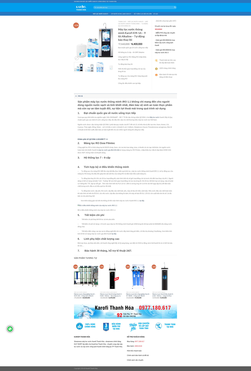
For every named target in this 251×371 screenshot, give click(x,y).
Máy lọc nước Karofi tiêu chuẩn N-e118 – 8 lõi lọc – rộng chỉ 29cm (162, 295)
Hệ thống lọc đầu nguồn (143, 14)
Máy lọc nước (154, 117)
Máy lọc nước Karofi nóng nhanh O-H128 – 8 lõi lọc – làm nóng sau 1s (111, 295)
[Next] (112, 40)
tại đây (142, 201)
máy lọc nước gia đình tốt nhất (108, 150)
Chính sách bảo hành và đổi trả (138, 355)
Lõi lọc (155, 14)
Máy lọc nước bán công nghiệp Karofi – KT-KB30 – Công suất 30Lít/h (138, 295)
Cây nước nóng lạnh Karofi (121, 14)
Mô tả (80, 96)
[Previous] (77, 40)
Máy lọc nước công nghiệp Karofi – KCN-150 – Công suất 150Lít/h (84, 295)
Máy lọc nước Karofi (100, 14)
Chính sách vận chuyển (135, 360)
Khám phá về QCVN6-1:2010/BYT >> (93, 139)
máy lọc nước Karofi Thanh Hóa (93, 341)
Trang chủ (122, 21)
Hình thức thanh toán (134, 351)
